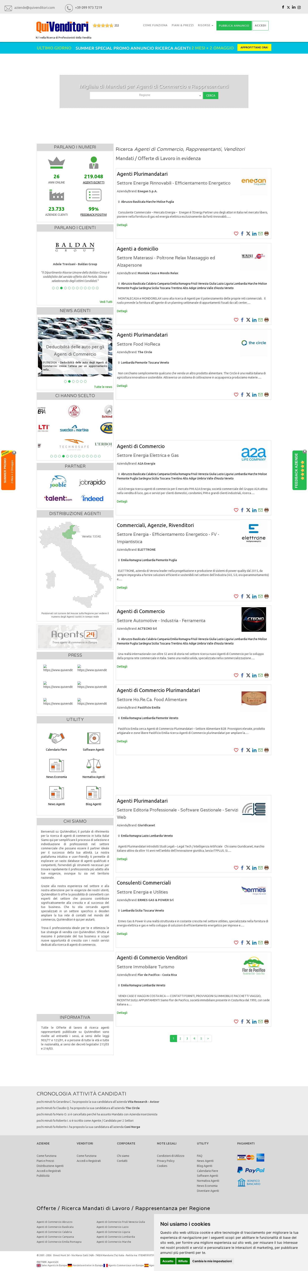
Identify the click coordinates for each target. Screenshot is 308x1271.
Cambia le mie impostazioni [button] (212, 1261)
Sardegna (144, 288)
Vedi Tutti (106, 302)
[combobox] (146, 95)
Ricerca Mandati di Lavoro (96, 1208)
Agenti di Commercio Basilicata (55, 1227)
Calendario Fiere (207, 1171)
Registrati (54, 1171)
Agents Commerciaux (120, 1265)
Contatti (122, 1160)
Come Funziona (155, 25)
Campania (163, 283)
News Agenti (205, 1160)
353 (116, 25)
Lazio (220, 283)
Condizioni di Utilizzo (170, 1155)
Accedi (41, 1171)
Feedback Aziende (296, 470)
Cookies (162, 1166)
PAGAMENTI (246, 1143)
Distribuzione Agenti (50, 1166)
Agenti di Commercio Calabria (54, 1232)
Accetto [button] (167, 1261)
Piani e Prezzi (45, 1160)
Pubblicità (43, 1175)
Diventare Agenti (208, 1190)
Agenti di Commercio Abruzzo (54, 1222)
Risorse (204, 25)
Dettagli (122, 225)
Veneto (229, 288)
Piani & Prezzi (183, 25)
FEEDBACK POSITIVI (93, 214)
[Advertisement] (193, 420)
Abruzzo (126, 201)
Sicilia (155, 288)
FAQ (199, 1155)
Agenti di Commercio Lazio (113, 1227)
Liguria (228, 283)
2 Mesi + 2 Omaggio (12, 471)
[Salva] (236, 233)
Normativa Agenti (208, 1180)
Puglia (170, 201)
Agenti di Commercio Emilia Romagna (59, 1241)
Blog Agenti (204, 1166)
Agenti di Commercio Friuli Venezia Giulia (121, 1222)
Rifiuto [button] (183, 1261)
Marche (151, 201)
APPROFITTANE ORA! (254, 47)
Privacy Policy (166, 1160)
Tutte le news (103, 387)
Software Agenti (207, 1175)
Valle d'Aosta (215, 288)
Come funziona (46, 1155)
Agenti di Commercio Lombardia (116, 1236)
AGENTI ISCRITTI (93, 182)
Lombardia (240, 283)
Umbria (201, 288)
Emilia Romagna (180, 283)
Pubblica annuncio (234, 25)
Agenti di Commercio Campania (55, 1236)
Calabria (151, 283)
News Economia (207, 1185)
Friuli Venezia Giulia (203, 283)
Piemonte (123, 288)
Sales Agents (48, 1265)
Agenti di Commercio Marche (114, 1241)
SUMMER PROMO (5, 470)
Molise (161, 201)
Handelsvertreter (82, 1265)
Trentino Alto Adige (183, 288)
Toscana (164, 288)
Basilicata (139, 201)
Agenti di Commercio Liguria (113, 1232)
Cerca (210, 95)
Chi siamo (123, 1155)
